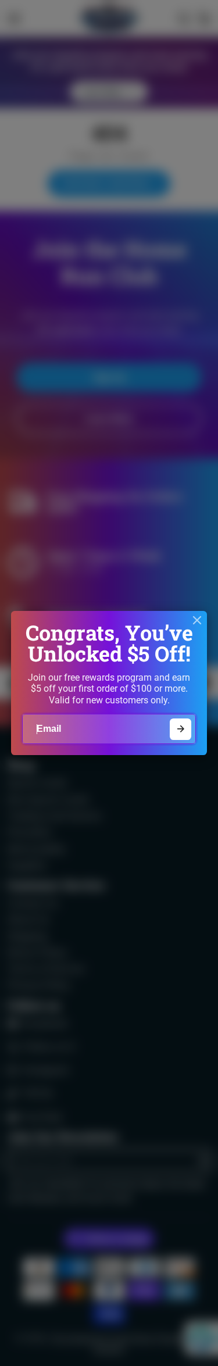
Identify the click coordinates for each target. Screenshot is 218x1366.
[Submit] (180, 729)
